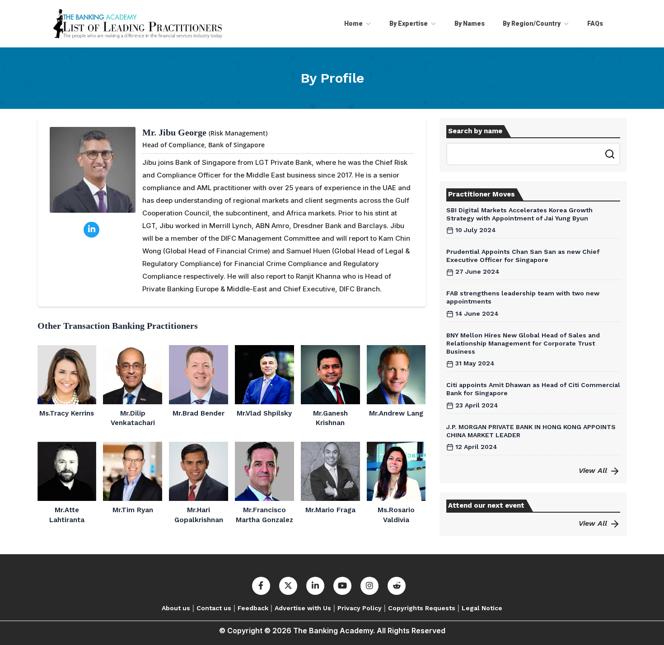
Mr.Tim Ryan (132, 510)
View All (594, 470)
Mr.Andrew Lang (396, 413)
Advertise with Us (303, 608)
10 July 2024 (475, 230)
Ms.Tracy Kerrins (66, 413)
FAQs (595, 23)
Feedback (253, 608)
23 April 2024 (476, 405)
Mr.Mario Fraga (330, 510)
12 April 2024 (475, 446)
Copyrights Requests (421, 608)
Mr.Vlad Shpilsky (264, 413)
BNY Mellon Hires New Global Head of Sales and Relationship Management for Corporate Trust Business (523, 343)
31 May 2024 (474, 363)
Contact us (213, 608)
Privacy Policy (359, 608)
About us (176, 608)
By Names (469, 23)
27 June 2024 (477, 271)
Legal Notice (482, 608)
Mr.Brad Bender (198, 413)
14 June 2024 (476, 313)
